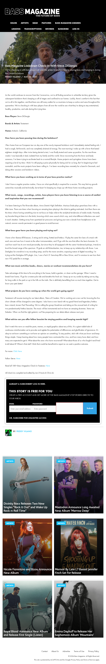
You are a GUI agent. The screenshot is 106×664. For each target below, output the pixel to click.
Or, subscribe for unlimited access (27, 418)
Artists (9, 461)
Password (38, 404)
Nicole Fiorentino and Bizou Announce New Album (28, 571)
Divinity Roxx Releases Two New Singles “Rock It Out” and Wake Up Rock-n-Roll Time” (25, 507)
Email (11, 404)
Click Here (17, 351)
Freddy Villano (13, 76)
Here (18, 358)
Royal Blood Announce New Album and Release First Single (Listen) (26, 633)
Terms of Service (89, 660)
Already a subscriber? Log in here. (27, 384)
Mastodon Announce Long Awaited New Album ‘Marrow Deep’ (77, 509)
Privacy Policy (75, 660)
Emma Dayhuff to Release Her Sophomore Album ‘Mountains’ (74, 633)
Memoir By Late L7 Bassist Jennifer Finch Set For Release (76, 571)
